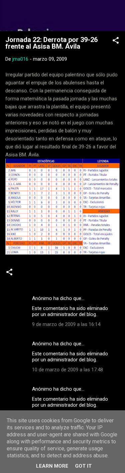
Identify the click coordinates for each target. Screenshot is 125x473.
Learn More (52, 466)
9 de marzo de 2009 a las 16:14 (66, 324)
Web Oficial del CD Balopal (62, 15)
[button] (116, 41)
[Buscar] (116, 13)
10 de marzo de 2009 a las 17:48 (67, 370)
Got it (83, 466)
